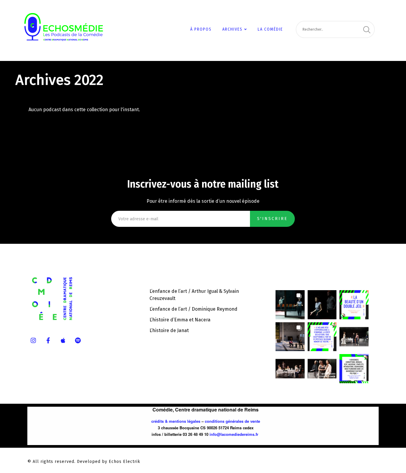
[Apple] (63, 340)
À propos (201, 29)
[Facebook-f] (48, 340)
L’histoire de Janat (169, 330)
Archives (232, 29)
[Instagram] (33, 340)
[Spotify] (78, 340)
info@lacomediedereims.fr (234, 434)
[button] (290, 304)
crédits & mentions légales (175, 421)
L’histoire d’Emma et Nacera (180, 320)
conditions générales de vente (232, 421)
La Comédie (270, 29)
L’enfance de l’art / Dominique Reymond (193, 309)
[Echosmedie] (71, 25)
